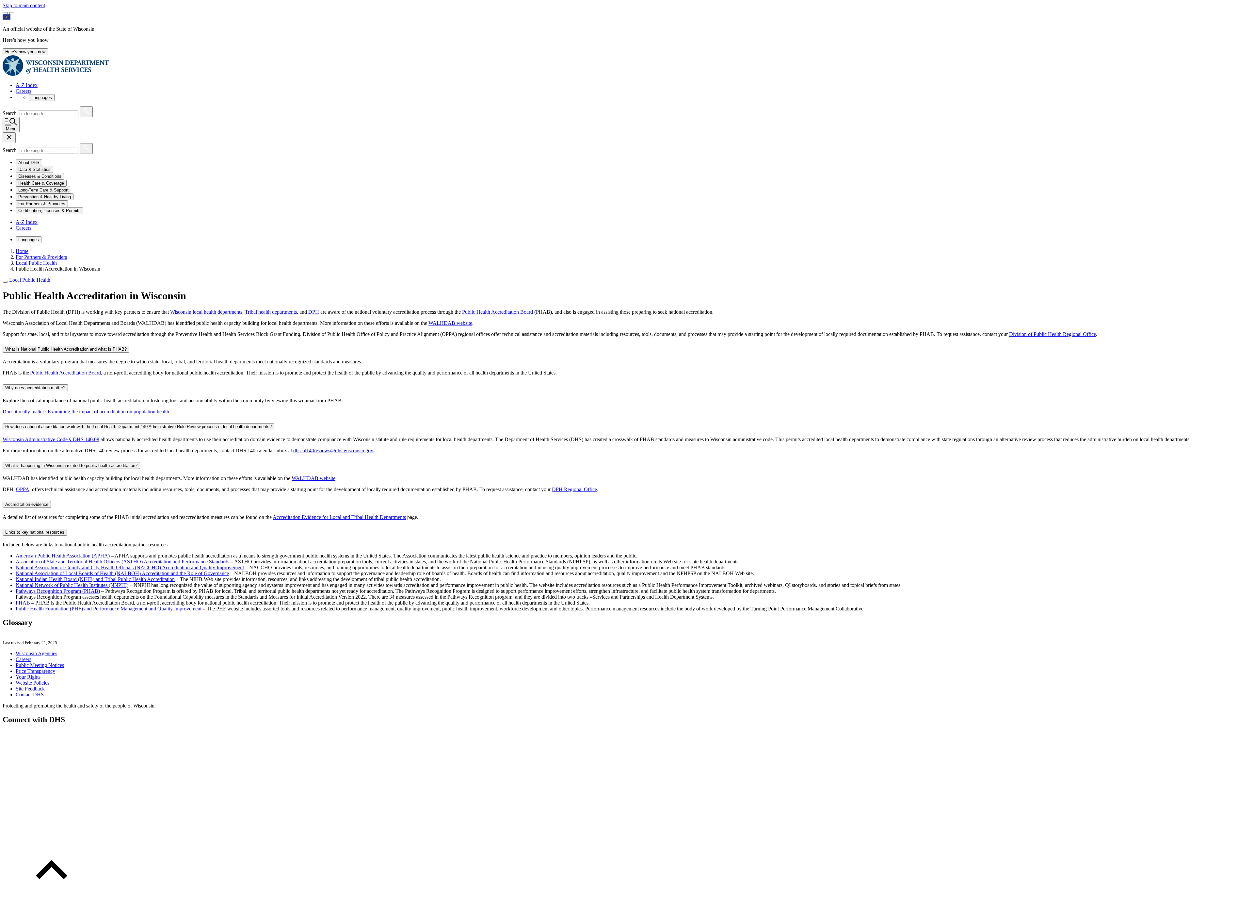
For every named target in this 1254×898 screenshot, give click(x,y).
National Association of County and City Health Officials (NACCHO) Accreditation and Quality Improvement (130, 567)
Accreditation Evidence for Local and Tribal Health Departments (339, 517)
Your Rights (28, 677)
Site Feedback (30, 688)
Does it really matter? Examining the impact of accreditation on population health (86, 411)
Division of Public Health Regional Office (1052, 334)
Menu (11, 128)
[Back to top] (52, 892)
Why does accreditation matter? (35, 387)
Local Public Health (29, 280)
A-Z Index (27, 85)
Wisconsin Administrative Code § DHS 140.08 (51, 439)
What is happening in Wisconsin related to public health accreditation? (71, 465)
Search (10, 113)
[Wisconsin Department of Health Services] (56, 74)
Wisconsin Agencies (36, 653)
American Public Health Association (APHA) (63, 555)
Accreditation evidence (26, 504)
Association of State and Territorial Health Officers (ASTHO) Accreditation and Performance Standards (122, 561)
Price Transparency (35, 671)
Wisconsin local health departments (206, 312)
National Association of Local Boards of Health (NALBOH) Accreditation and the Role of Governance (122, 573)
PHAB (23, 603)
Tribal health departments (271, 312)
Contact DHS (30, 694)
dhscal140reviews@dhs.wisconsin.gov (333, 450)
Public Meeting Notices (40, 665)
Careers (23, 91)
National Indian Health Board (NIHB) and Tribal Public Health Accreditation (95, 579)
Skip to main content (24, 5)
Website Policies (32, 683)
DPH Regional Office (574, 489)
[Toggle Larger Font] (5, 13)
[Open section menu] (5, 282)
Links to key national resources (34, 532)
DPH (313, 312)
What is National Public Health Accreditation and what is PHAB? (66, 349)
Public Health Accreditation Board (497, 312)
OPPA (22, 489)
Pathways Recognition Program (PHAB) (58, 591)
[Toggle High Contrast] (11, 13)
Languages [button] (41, 97)
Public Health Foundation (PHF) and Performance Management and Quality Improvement (108, 608)
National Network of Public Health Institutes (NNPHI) (72, 585)
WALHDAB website (450, 323)
